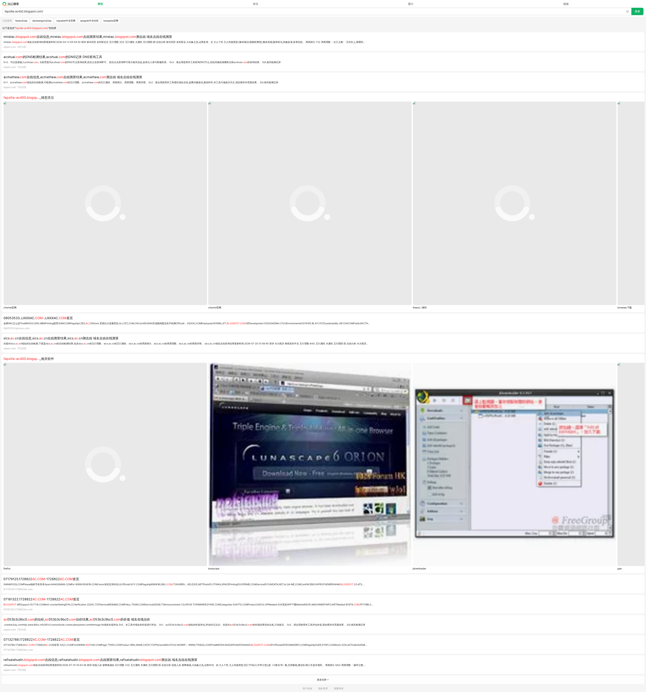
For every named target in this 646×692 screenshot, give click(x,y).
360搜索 (12, 4)
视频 (566, 4)
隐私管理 (323, 688)
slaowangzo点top (41, 20)
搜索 (637, 11)
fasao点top (21, 20)
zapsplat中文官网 (65, 20)
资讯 (255, 4)
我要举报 (338, 688)
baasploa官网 (110, 20)
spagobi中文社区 (89, 20)
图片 (411, 4)
